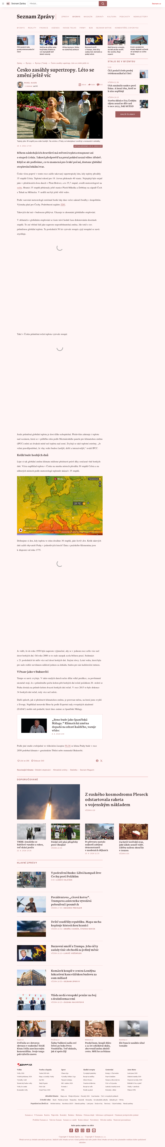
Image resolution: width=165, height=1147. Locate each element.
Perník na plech (88, 1090)
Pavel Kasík (30, 83)
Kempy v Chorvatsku (112, 1073)
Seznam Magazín (87, 770)
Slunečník (81, 1100)
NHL (62, 1090)
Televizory (107, 1103)
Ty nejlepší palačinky (89, 1073)
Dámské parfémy (80, 1103)
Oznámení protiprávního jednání (126, 1115)
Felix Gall (42, 1086)
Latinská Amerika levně (112, 1086)
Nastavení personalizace (122, 1120)
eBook (84, 85)
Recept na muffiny (88, 1076)
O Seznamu (38, 1115)
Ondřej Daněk (71, 929)
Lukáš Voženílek (73, 953)
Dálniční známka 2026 (134, 1076)
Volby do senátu (22, 1086)
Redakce (71, 1115)
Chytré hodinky (117, 1103)
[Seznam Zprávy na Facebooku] (71, 1130)
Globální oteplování (43, 770)
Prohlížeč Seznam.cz (40, 1120)
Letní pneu (90, 1103)
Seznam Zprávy (72, 981)
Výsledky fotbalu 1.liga (68, 1076)
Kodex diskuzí (83, 1120)
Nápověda (54, 1115)
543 (101, 85)
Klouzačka (89, 1100)
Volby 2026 (20, 1073)
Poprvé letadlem (110, 1076)
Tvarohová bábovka (89, 1083)
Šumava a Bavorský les (112, 1080)
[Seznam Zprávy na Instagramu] (82, 1130)
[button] (26, 40)
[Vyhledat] (103, 3)
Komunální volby (22, 1090)
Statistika (73, 770)
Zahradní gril (113, 1100)
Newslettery (94, 1120)
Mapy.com (63, 1096)
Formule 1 (64, 1086)
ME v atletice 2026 (67, 1083)
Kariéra (47, 1115)
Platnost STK (131, 1090)
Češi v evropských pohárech (109, 1096)
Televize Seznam (55, 1120)
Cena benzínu (95, 1096)
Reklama (79, 1115)
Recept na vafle (88, 1086)
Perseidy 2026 (85, 1096)
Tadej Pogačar (43, 1083)
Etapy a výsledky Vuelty (46, 1076)
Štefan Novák (87, 929)
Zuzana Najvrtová (74, 1002)
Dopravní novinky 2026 (134, 1080)
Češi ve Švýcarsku (111, 1083)
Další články (128, 114)
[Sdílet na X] (101, 760)
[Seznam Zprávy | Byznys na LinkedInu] (94, 1130)
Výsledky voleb (22, 1080)
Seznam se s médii (70, 1120)
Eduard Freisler (73, 908)
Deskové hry (99, 1103)
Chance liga (64, 1073)
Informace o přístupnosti (104, 1115)
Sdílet (93, 85)
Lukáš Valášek (64, 880)
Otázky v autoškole (133, 1086)
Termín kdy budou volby (24, 1083)
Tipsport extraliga (66, 1080)
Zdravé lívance (87, 1080)
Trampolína (73, 1100)
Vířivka (121, 1100)
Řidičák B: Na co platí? (134, 1083)
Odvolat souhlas (106, 1120)
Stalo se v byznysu (121, 61)
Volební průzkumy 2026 (24, 1076)
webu (19, 187)
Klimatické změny (60, 770)
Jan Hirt (41, 1080)
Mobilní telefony (55, 1103)
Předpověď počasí (73, 1096)
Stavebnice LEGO (67, 1103)
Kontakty (63, 1115)
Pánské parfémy (128, 1103)
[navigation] (3, 4)
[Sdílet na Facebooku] (97, 760)
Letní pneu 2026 (132, 1073)
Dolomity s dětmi (110, 1090)
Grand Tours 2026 (44, 1090)
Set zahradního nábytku (101, 1100)
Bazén (54, 1100)
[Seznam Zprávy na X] (77, 1130)
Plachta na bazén (63, 1100)
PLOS (68, 745)
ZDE (63, 204)
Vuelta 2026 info (44, 1073)
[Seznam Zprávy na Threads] (88, 1130)
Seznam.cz (156, 4)
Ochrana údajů (89, 1115)
